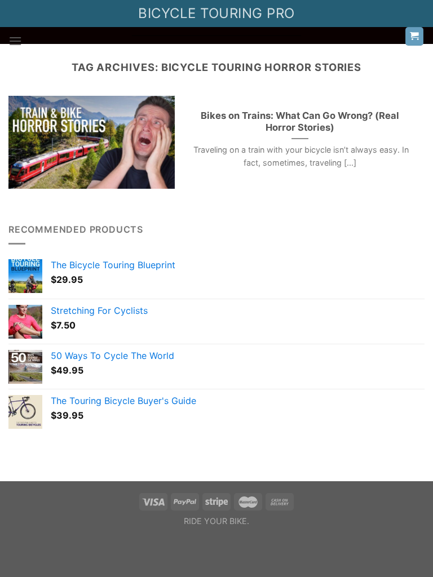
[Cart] (414, 36)
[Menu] (15, 41)
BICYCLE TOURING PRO (216, 13)
